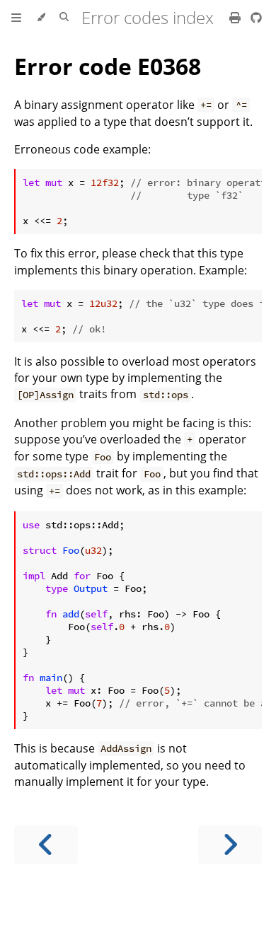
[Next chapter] (230, 844)
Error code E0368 (107, 66)
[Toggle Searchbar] (64, 17)
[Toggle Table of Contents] (16, 17)
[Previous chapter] (46, 844)
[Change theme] (40, 17)
